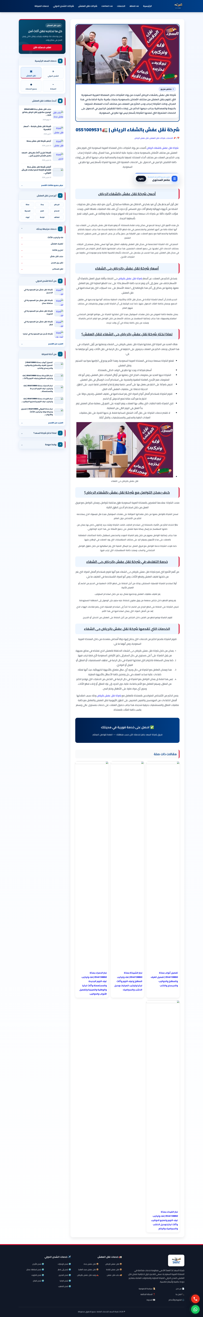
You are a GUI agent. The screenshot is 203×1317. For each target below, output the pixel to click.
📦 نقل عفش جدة (91, 1264)
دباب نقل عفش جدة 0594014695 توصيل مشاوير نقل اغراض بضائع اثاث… (36, 112)
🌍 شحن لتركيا (65, 1281)
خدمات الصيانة (42, 6)
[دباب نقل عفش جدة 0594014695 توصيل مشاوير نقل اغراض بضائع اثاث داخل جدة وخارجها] (58, 114)
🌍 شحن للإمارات (64, 1264)
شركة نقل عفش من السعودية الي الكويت (38, 312)
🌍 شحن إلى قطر (64, 1269)
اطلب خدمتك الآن (42, 47)
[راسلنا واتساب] (195, 1309)
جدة (42, 204)
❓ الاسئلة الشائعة (147, 1294)
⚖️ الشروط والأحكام (176, 1300)
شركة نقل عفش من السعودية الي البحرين (38, 291)
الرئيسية (147, 6)
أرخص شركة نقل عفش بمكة (39, 141)
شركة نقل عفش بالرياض (130, 278)
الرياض (57, 204)
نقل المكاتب (42, 269)
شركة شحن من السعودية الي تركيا (38, 333)
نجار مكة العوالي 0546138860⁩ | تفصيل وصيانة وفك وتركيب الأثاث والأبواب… (37, 411)
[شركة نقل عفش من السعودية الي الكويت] (58, 312)
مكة (27, 204)
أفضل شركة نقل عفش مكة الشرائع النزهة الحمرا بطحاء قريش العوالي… (36, 169)
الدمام (56, 210)
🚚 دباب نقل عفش (114, 1275)
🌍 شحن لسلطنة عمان (35, 1269)
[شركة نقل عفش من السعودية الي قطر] (58, 323)
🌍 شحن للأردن (38, 1264)
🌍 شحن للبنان (38, 1281)
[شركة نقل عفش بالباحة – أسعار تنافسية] (58, 130)
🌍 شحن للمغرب (64, 1286)
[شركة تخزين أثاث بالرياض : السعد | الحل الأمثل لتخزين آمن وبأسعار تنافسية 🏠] (58, 156)
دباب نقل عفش (42, 256)
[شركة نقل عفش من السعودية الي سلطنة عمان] (58, 302)
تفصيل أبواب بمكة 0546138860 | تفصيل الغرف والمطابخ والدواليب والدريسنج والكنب (38, 365)
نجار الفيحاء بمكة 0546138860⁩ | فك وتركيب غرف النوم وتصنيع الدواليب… (37, 400)
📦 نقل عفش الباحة (114, 1269)
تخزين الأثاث (42, 250)
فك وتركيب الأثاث (42, 237)
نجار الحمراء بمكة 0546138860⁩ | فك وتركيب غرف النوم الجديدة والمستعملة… (38, 388)
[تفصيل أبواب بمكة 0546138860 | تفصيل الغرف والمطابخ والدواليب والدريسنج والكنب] (58, 365)
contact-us (107, 6)
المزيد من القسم (42, 343)
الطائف (57, 217)
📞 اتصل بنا (180, 1294)
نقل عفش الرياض (141, 138)
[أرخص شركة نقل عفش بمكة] (58, 143)
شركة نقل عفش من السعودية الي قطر (38, 323)
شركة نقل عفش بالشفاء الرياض (162, 148)
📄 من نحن (180, 1288)
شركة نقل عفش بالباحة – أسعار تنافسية (37, 128)
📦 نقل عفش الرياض (113, 1264)
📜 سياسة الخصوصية (147, 1288)
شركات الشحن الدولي (63, 6)
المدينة (27, 210)
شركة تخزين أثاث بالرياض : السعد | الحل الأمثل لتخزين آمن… (36, 154)
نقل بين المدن (42, 262)
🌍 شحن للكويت (37, 1275)
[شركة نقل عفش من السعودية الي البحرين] (58, 291)
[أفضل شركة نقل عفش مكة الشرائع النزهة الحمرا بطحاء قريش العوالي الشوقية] (58, 172)
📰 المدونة (151, 1300)
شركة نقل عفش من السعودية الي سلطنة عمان (38, 302)
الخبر (42, 210)
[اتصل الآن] (195, 1299)
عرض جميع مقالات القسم (42, 185)
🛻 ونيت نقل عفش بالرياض (88, 1275)
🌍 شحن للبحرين (65, 1275)
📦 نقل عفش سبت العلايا (88, 1269)
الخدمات (121, 6)
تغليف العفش (42, 243)
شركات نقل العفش (87, 6)
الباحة (42, 217)
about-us (134, 6)
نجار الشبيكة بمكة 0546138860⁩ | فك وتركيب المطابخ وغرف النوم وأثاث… (37, 377)
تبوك (27, 217)
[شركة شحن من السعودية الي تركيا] (58, 334)
